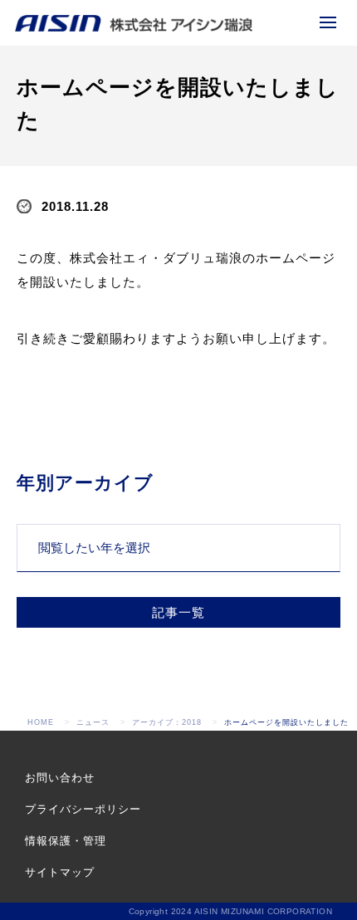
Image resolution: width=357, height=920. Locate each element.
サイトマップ (60, 872)
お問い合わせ (60, 777)
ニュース (93, 722)
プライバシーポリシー (83, 809)
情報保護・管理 (65, 840)
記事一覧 (178, 612)
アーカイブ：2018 (167, 722)
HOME (40, 722)
